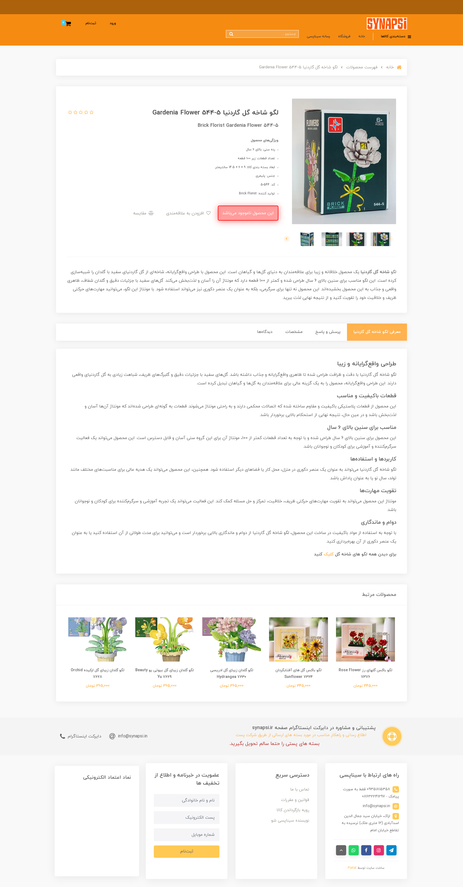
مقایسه (140, 213)
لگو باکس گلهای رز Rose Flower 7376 (365, 674)
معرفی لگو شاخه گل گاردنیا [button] (377, 332)
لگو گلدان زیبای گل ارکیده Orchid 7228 (97, 674)
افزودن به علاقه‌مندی (186, 213)
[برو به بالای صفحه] (341, 850)
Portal (352, 868)
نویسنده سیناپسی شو (290, 820)
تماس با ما (299, 789)
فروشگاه (344, 36)
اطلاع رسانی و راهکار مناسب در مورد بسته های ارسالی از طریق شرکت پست (301, 735)
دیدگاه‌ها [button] (264, 332)
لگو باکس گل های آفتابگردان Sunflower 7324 (298, 674)
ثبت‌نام (90, 23)
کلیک (329, 554)
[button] (91, 113)
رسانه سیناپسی (318, 36)
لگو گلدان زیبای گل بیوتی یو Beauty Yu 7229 (164, 674)
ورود (113, 23)
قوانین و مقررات (295, 800)
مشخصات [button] (294, 332)
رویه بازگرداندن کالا (293, 810)
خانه (362, 36)
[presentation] (391, 239)
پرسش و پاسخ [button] (328, 332)
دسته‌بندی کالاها (393, 36)
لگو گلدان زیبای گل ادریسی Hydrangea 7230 (231, 674)
